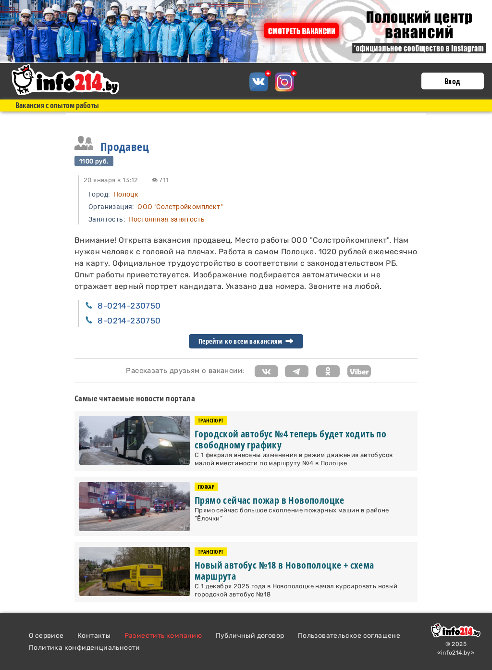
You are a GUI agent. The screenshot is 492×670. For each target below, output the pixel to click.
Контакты (94, 636)
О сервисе (46, 636)
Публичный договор (250, 636)
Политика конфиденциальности (84, 648)
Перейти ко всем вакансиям (240, 341)
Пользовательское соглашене (349, 636)
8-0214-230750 (129, 305)
